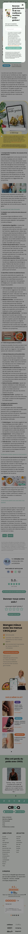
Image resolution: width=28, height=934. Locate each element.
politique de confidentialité (13, 45)
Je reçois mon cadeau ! (13, 48)
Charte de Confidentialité (10, 58)
